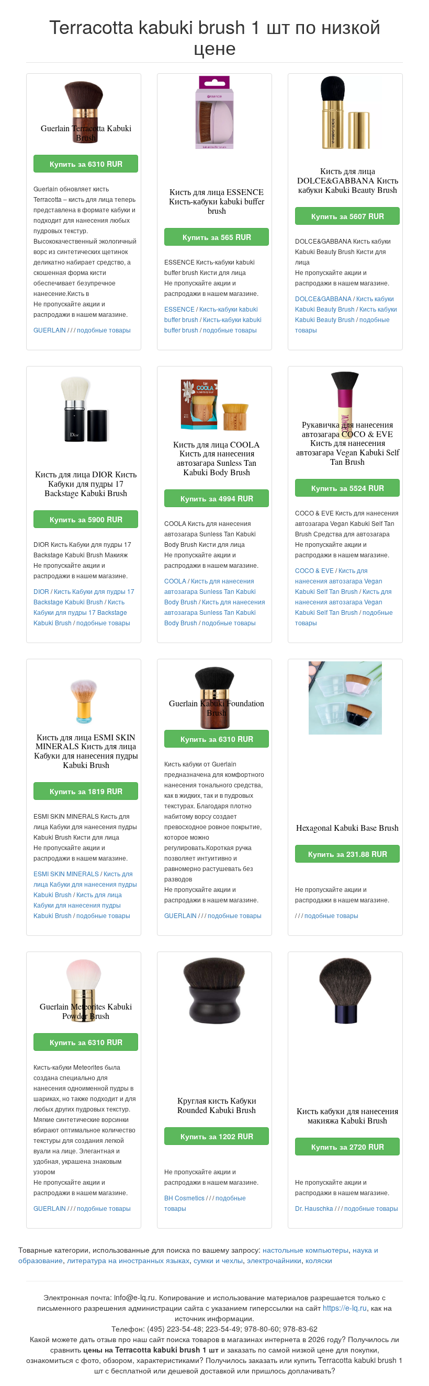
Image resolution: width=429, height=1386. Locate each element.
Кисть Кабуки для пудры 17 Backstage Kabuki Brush (80, 612)
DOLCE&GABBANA (323, 298)
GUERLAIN (49, 329)
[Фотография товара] (84, 112)
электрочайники (274, 1260)
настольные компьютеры (305, 1249)
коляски (319, 1260)
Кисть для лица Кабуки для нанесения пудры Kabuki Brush (85, 884)
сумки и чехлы (218, 1260)
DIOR (41, 591)
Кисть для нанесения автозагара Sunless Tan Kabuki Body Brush (210, 591)
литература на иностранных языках (128, 1260)
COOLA (175, 580)
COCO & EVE (314, 570)
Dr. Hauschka (314, 1208)
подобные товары (104, 329)
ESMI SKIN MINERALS (66, 873)
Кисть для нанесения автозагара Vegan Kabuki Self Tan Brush (338, 580)
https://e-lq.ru (345, 1307)
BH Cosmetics (184, 1197)
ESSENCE (179, 308)
